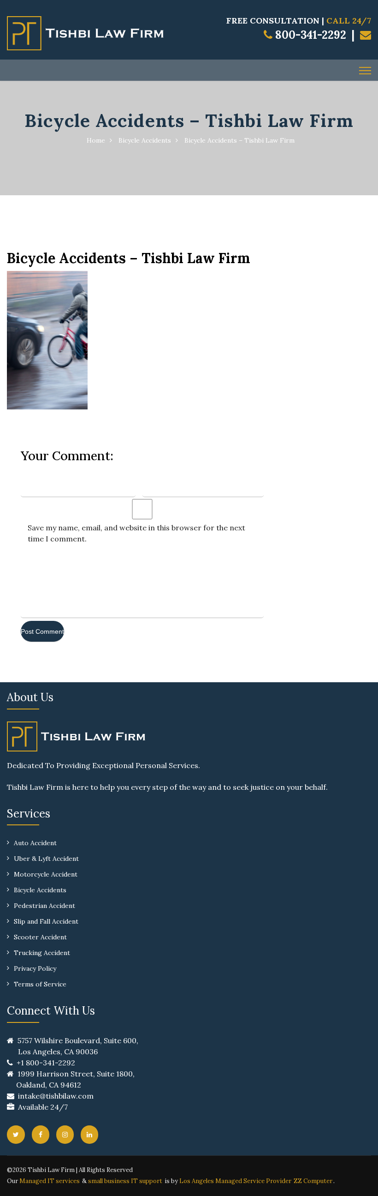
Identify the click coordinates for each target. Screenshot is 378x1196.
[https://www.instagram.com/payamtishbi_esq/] (65, 1134)
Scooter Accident (40, 937)
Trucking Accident (42, 953)
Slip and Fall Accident (46, 921)
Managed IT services (49, 1181)
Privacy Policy (35, 968)
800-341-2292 (309, 35)
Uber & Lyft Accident (46, 858)
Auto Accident (35, 843)
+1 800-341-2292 (46, 1062)
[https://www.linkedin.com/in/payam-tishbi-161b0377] (89, 1134)
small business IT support (125, 1181)
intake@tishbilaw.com (56, 1095)
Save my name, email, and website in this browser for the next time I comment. (136, 533)
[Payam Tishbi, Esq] (85, 32)
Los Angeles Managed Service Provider (235, 1181)
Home (96, 140)
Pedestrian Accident (44, 906)
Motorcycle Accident (45, 874)
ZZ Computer (313, 1181)
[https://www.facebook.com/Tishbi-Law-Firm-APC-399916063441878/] (40, 1134)
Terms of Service (40, 984)
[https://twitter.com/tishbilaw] (16, 1134)
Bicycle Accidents (144, 140)
